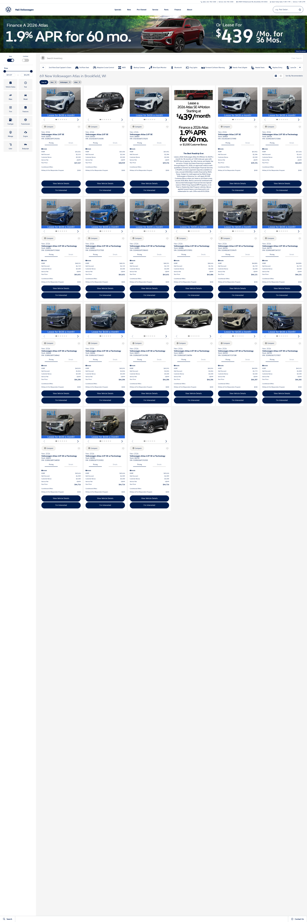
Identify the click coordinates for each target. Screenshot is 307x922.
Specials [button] (117, 10)
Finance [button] (177, 10)
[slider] (4, 71)
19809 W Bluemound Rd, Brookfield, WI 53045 (253, 2)
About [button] (189, 10)
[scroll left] (43, 67)
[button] (10, 84)
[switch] (10, 58)
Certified (25, 56)
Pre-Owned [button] (141, 10)
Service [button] (155, 10)
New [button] (129, 10)
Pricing (51, 143)
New (10, 56)
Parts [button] (166, 10)
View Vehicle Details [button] (61, 183)
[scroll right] (299, 67)
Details (71, 143)
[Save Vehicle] (79, 127)
